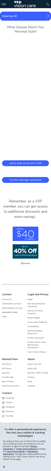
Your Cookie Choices (37, 352)
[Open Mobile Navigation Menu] (3, 4)
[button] (47, 4)
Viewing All (9, 16)
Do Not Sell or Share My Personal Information (37, 345)
